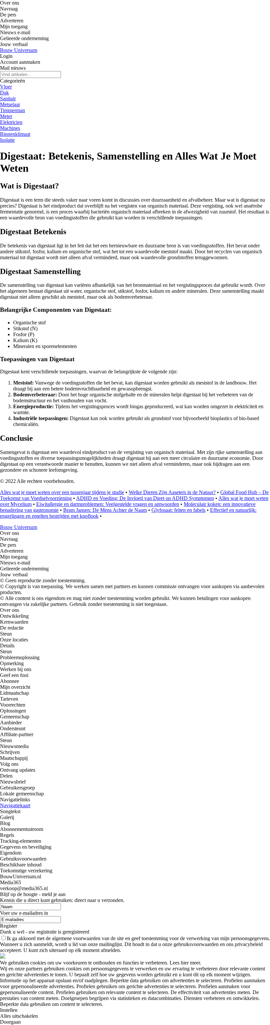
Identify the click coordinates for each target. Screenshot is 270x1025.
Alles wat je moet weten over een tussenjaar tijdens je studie (62, 492)
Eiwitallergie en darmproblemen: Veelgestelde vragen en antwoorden (107, 504)
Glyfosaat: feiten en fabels (178, 510)
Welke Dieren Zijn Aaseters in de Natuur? (172, 492)
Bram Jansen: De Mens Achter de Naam (105, 510)
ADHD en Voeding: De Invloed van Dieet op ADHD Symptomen (145, 498)
